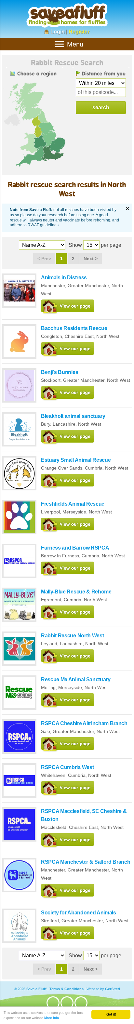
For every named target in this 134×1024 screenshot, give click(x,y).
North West (107, 336)
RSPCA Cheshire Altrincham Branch (84, 723)
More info (51, 1018)
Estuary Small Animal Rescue (76, 460)
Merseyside (74, 511)
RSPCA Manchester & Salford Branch (85, 862)
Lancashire (64, 424)
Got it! (111, 1014)
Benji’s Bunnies (59, 372)
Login (57, 31)
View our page (67, 307)
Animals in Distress (64, 277)
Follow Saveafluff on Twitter (67, 1002)
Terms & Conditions (66, 989)
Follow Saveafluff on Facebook (53, 1002)
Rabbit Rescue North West (72, 635)
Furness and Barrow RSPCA (75, 548)
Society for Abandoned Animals (78, 912)
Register (79, 31)
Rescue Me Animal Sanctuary (76, 679)
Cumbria (93, 468)
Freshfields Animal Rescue (72, 504)
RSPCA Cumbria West (67, 767)
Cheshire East (79, 336)
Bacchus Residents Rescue (74, 328)
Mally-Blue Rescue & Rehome (76, 591)
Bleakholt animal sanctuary (73, 416)
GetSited (112, 989)
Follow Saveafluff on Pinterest (81, 1002)
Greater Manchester (88, 285)
